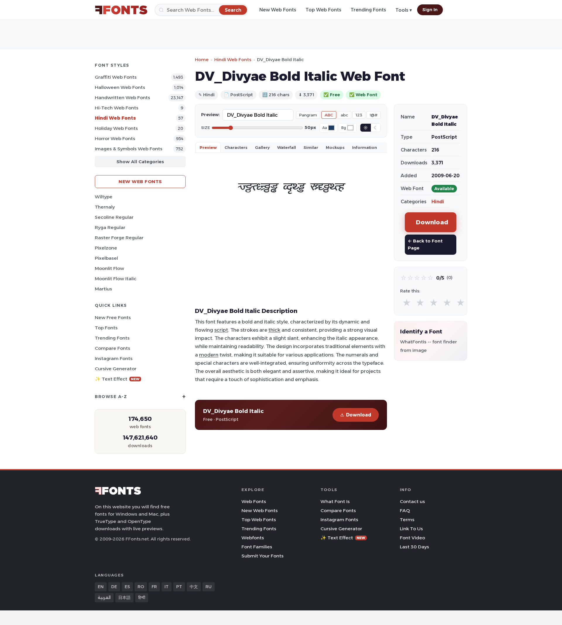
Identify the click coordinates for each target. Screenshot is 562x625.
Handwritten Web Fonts (122, 97)
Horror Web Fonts (115, 138)
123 (359, 115)
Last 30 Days (414, 547)
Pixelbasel (106, 258)
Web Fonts (253, 501)
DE (114, 586)
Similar (311, 147)
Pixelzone (106, 248)
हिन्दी (141, 597)
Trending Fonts (368, 10)
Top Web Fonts (323, 10)
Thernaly (105, 207)
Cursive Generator (115, 368)
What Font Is (335, 501)
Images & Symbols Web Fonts (128, 148)
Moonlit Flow (109, 268)
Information (364, 147)
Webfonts (252, 537)
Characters (236, 147)
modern (208, 355)
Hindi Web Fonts (115, 118)
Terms (407, 519)
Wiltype (103, 196)
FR (154, 586)
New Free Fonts (113, 317)
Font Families (256, 547)
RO (141, 586)
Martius (103, 289)
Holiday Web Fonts (116, 128)
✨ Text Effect (117, 379)
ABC (329, 115)
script (221, 330)
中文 (194, 586)
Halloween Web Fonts (120, 87)
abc (344, 115)
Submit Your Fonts (262, 556)
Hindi (437, 201)
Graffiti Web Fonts (116, 77)
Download (358, 415)
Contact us (412, 501)
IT (167, 586)
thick (274, 330)
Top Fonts (106, 327)
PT (179, 586)
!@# (374, 115)
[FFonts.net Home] (121, 10)
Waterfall (286, 147)
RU (208, 586)
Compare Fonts (112, 348)
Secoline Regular (114, 217)
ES (127, 586)
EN (101, 586)
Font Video (412, 537)
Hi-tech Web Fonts (116, 108)
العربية (104, 597)
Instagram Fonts (114, 358)
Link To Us (411, 528)
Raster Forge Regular (119, 237)
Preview (208, 147)
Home (202, 59)
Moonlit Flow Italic (115, 278)
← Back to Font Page (425, 244)
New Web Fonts (277, 10)
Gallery (262, 147)
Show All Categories (140, 161)
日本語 (124, 597)
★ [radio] (406, 303)
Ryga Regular (110, 227)
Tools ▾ (403, 10)
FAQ (405, 510)
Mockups (335, 147)
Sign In (430, 9)
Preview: (210, 114)
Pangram (308, 115)
